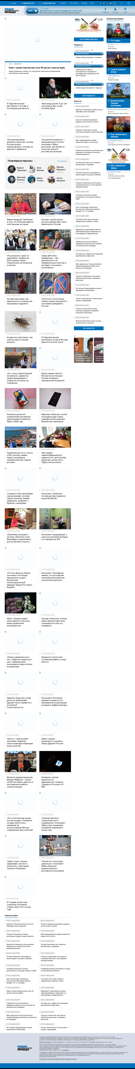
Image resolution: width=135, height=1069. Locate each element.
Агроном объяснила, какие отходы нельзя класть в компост (88, 322)
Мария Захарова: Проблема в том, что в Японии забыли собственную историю (20, 221)
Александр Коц (113, 144)
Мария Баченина (113, 80)
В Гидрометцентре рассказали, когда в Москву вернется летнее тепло (54, 339)
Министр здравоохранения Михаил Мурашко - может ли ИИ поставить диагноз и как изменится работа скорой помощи (20, 782)
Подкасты (105, 12)
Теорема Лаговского (83, 66)
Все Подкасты (89, 96)
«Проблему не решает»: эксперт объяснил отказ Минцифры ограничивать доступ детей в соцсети (19, 538)
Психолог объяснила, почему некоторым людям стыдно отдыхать (20, 935)
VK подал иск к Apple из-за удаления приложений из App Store (54, 1004)
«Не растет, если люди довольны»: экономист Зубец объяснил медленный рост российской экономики (52, 866)
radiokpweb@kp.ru (45, 1042)
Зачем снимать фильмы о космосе (88, 57)
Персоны (115, 12)
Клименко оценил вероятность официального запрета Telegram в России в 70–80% (53, 782)
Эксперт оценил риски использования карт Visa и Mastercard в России (54, 221)
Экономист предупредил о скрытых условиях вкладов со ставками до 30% (54, 536)
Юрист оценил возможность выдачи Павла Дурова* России (52, 741)
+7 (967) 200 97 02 (48, 3)
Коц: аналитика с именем (115, 140)
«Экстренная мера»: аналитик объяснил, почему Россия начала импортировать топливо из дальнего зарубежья (20, 144)
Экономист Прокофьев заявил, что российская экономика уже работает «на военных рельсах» (53, 576)
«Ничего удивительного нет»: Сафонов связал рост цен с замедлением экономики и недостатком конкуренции (19, 662)
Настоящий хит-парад (89, 25)
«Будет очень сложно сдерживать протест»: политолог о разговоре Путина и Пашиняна (18, 865)
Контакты (63, 3)
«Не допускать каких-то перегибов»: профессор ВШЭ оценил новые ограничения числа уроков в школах (19, 260)
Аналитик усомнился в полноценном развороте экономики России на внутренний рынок (20, 946)
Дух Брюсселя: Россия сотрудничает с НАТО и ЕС (61, 11)
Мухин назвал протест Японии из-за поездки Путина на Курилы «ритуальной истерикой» (53, 377)
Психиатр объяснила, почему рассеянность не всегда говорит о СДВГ (21, 970)
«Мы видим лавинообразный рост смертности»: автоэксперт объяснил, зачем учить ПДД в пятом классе (53, 457)
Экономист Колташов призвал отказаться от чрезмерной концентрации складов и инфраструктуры (54, 701)
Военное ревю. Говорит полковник (118, 103)
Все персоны (62, 161)
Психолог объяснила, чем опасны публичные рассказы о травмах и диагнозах (53, 1017)
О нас (92, 3)
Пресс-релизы (73, 3)
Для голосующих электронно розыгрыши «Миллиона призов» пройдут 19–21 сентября (19, 981)
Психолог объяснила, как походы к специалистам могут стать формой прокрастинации (54, 958)
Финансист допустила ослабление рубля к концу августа (53, 659)
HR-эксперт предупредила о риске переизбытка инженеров (19, 1028)
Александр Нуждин (114, 178)
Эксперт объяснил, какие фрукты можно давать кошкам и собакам (19, 957)
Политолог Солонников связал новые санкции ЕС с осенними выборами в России (54, 302)
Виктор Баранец (113, 113)
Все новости (88, 328)
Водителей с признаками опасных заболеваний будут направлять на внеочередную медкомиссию (53, 993)
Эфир (125, 12)
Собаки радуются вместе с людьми (89, 88)
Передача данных (82, 53)
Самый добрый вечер (114, 75)
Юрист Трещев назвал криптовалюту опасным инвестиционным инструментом (18, 622)
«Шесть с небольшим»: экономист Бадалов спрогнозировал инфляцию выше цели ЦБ (20, 742)
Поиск (121, 3)
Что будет (46, 8)
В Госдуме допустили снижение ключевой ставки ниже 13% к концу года (19, 906)
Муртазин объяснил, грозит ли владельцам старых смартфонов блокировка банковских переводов (54, 418)
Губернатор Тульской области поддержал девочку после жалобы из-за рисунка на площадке (21, 1005)
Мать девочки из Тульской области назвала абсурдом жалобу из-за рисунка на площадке (22, 1017)
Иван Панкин (112, 48)
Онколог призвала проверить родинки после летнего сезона (55, 925)
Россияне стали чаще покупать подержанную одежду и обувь (52, 980)
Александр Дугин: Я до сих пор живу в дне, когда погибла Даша (54, 106)
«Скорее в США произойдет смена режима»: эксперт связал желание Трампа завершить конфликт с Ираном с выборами (20, 498)
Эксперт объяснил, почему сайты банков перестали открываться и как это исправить (54, 622)
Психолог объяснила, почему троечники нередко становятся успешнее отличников (87, 311)
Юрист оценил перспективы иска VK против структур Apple (37, 68)
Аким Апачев (124, 113)
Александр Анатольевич (116, 176)
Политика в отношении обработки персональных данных (58, 1059)
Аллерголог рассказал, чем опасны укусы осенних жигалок (20, 339)
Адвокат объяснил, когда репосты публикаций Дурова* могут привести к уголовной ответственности (19, 703)
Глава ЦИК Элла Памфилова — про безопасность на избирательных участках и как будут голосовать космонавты (53, 262)
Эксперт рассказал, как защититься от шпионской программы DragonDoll (19, 301)
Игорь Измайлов (124, 144)
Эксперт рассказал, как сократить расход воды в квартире (53, 945)
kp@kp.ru (66, 1050)
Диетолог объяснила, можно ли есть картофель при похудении (20, 925)
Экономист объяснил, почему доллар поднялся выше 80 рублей (53, 496)
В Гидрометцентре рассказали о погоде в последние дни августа (18, 106)
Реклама (84, 3)
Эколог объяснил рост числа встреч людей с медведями (54, 1028)
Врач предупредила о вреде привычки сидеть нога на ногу (55, 935)
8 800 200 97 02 (28, 3)
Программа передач (89, 39)
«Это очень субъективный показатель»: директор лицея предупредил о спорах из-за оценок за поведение (19, 378)
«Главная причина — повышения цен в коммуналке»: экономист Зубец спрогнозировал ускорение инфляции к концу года (53, 824)
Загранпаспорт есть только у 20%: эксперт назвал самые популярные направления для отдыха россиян (20, 457)
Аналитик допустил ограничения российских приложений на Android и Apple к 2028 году (19, 418)
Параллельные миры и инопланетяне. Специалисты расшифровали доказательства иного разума (87, 73)
